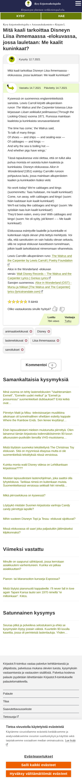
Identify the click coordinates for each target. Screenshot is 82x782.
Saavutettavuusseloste (17, 709)
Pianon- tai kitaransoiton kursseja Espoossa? (31, 578)
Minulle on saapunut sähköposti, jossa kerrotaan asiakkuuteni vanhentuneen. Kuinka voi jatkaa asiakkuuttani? (33, 565)
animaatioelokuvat (16, 331)
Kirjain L (60, 24)
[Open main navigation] (78, 3)
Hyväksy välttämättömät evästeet (38, 774)
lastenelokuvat (14, 340)
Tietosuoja (9, 716)
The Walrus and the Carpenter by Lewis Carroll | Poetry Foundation (40, 258)
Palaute (8, 693)
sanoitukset (12, 349)
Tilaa (6, 701)
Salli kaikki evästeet (38, 765)
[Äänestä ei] (61, 309)
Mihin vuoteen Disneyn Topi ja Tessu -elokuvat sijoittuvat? (39, 518)
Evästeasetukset (38, 756)
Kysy (21, 16)
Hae (61, 16)
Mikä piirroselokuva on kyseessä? (24, 495)
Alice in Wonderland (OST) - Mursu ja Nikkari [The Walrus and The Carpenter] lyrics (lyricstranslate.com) (39, 287)
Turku (68, 321)
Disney (41, 331)
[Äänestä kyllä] (55, 308)
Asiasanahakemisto (42, 24)
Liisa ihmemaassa (43, 340)
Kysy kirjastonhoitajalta (16, 24)
